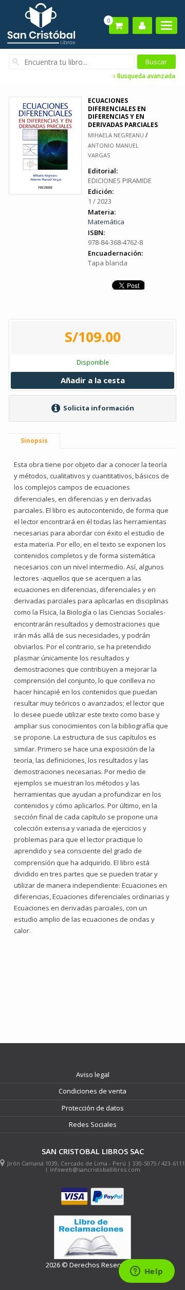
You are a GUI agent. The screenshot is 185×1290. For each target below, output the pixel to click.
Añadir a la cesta (93, 380)
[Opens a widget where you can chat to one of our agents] (146, 1272)
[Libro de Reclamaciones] (92, 1237)
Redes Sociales (93, 1124)
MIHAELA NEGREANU (116, 135)
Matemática (106, 221)
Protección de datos (93, 1108)
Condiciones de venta (92, 1091)
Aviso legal (92, 1074)
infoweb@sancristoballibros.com (95, 1169)
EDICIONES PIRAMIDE (120, 180)
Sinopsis (34, 440)
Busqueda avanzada (145, 76)
